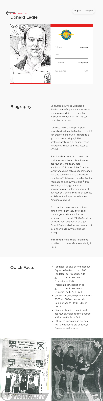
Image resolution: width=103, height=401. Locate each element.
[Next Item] (98, 369)
